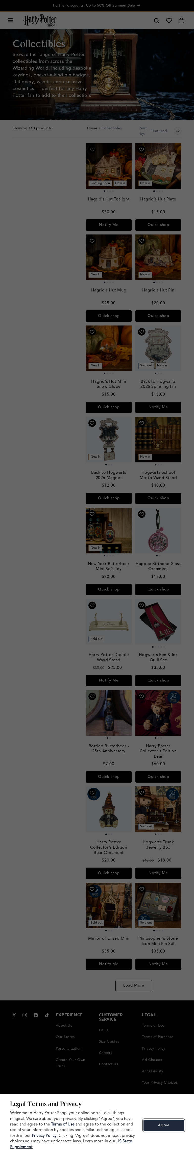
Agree (163, 1125)
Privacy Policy (44, 1136)
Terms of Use (63, 1124)
